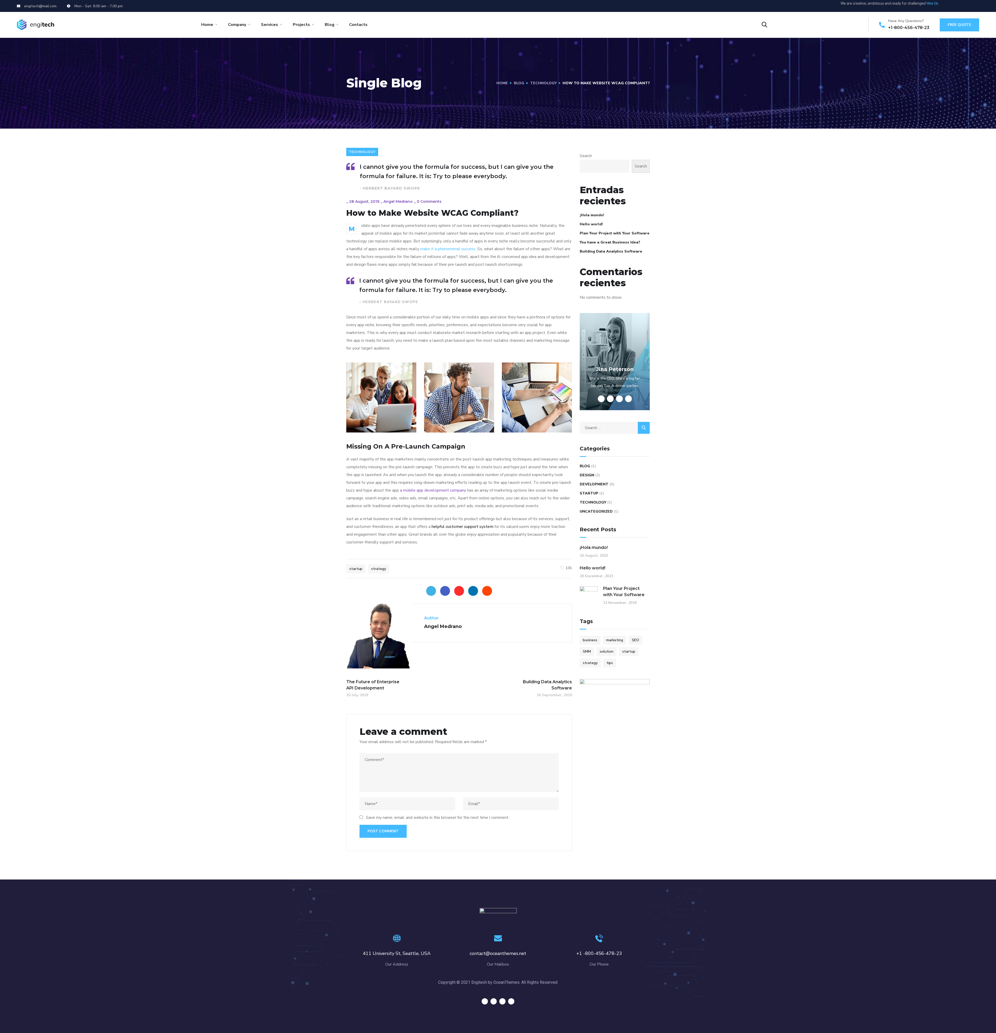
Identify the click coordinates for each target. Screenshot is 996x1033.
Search (586, 156)
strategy (378, 568)
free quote (959, 24)
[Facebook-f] (958, 5)
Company (237, 24)
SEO (635, 640)
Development (594, 484)
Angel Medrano (398, 201)
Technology (543, 83)
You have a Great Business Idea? (610, 242)
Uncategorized (596, 511)
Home (207, 24)
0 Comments (429, 201)
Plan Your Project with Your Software (614, 233)
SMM (587, 651)
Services (269, 24)
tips (609, 662)
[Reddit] (487, 591)
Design (587, 475)
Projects (301, 24)
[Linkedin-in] (968, 5)
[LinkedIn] (473, 591)
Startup (589, 493)
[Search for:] (615, 428)
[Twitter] (948, 5)
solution (606, 651)
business (590, 640)
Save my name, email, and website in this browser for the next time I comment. (437, 817)
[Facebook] (445, 591)
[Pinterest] (459, 591)
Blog (329, 24)
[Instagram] (977, 5)
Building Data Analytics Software (611, 251)
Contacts (358, 24)
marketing (614, 640)
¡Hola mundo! (592, 215)
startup (355, 568)
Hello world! (591, 224)
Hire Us (932, 3)
